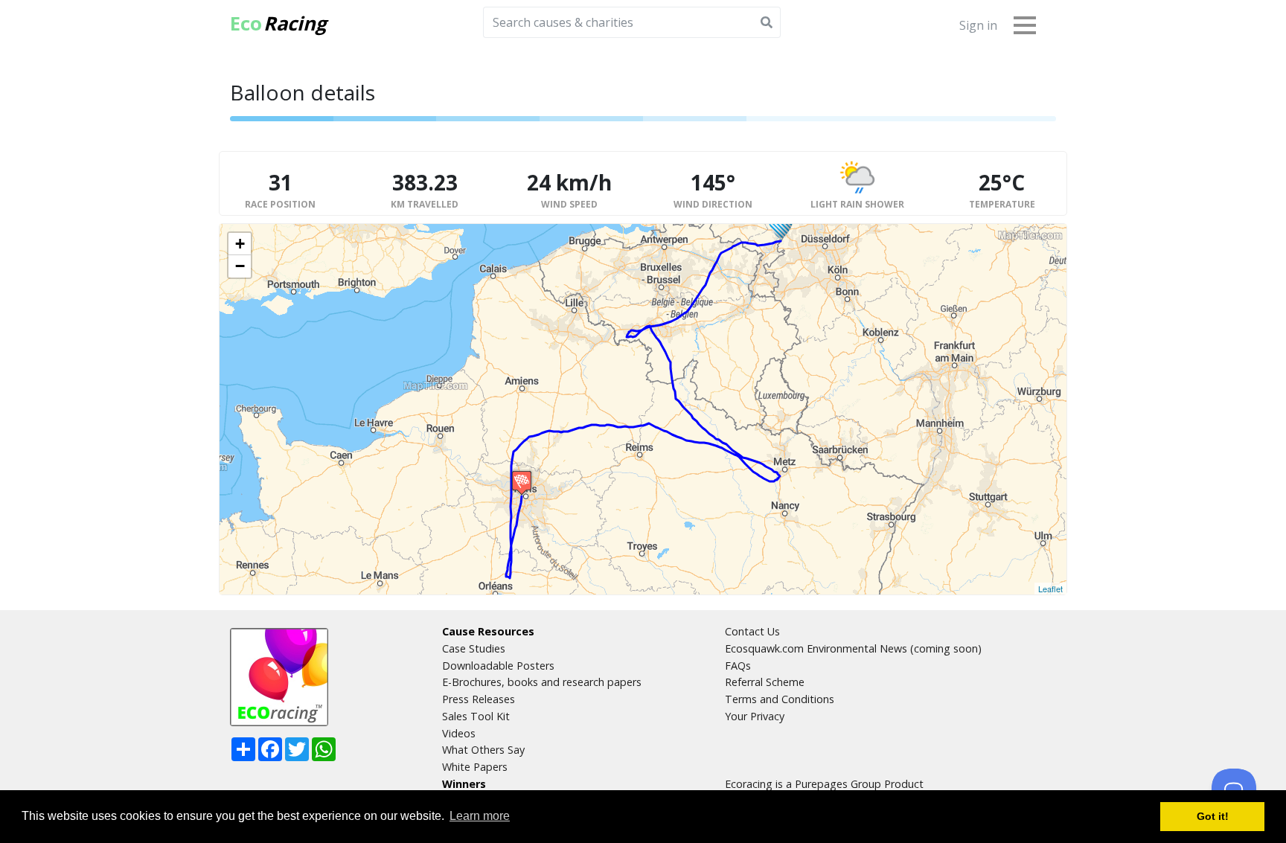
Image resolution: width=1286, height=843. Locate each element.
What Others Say (483, 750)
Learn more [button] (480, 816)
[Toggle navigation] (1025, 24)
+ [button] (240, 243)
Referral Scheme (764, 682)
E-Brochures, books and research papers (542, 682)
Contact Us (752, 631)
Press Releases (478, 699)
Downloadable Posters (498, 665)
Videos (459, 733)
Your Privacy (754, 716)
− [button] (240, 266)
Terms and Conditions (779, 699)
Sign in (978, 25)
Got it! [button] (1213, 816)
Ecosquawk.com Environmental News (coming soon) (853, 648)
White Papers (475, 767)
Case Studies (473, 648)
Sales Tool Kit (476, 716)
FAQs (738, 665)
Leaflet (1050, 588)
